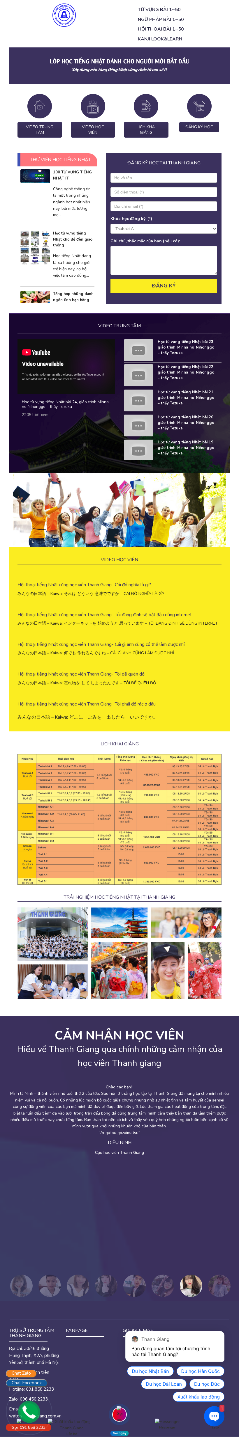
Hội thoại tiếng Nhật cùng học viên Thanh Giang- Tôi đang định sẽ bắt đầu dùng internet (104, 615)
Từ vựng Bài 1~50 (159, 9)
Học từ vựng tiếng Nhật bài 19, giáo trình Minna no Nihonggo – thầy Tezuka (186, 448)
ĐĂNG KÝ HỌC (199, 127)
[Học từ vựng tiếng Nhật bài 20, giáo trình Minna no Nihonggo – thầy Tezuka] (138, 425)
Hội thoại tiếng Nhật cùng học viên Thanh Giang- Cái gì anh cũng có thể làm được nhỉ (101, 644)
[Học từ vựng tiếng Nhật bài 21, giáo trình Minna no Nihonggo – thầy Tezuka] (138, 400)
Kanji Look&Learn (160, 39)
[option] (119, 1114)
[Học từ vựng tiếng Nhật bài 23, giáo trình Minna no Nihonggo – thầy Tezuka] (138, 350)
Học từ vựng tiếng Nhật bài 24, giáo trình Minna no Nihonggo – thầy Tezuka (65, 404)
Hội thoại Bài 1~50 (161, 29)
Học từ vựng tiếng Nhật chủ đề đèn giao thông (72, 239)
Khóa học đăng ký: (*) (131, 218)
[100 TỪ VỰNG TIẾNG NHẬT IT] (35, 176)
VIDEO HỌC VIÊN (93, 129)
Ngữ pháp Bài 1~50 (161, 19)
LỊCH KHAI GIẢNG (146, 129)
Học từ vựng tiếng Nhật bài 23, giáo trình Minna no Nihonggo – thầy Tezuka (186, 347)
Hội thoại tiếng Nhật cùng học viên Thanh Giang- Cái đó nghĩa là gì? (84, 585)
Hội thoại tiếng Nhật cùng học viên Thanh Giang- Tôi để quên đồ (81, 674)
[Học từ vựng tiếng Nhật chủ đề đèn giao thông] (35, 247)
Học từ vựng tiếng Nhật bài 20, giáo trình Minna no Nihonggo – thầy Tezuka (186, 423)
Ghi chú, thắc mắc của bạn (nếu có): (145, 241)
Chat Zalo (21, 1373)
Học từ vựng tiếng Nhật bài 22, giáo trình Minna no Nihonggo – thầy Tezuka (186, 372)
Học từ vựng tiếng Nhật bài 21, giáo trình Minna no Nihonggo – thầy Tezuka (186, 398)
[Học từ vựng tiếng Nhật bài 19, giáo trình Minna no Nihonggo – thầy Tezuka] (138, 450)
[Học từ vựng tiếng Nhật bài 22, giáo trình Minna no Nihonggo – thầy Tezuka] (138, 375)
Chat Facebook (27, 1383)
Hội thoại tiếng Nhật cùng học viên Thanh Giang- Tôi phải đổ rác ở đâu (86, 704)
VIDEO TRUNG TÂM (39, 129)
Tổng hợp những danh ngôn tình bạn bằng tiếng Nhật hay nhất (73, 300)
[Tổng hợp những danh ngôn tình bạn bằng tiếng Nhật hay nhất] (35, 300)
